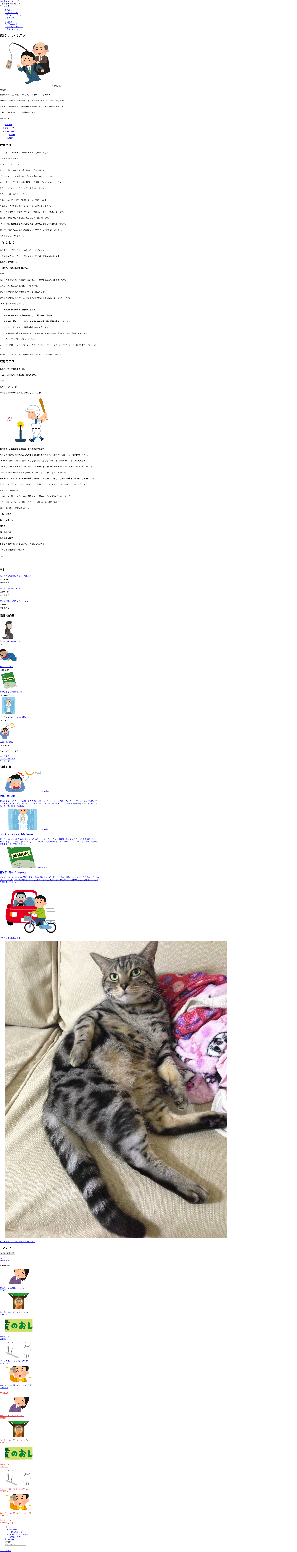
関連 (11, 138)
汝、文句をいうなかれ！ (10, 588)
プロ (2, 759)
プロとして (9, 128)
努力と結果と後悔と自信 (10, 641)
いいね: (12, 135)
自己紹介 (13, 1530)
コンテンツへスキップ (9, 1)
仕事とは (8, 125)
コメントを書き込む (8, 1253)
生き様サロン (10, 1539)
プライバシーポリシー (18, 1534)
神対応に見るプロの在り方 (11, 692)
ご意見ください (15, 1537)
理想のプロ (9, 131)
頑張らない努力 (6, 667)
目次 (2, 118)
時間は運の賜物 (6, 742)
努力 (13, 759)
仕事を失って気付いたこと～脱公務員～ (16, 576)
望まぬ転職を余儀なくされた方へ (14, 601)
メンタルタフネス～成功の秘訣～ (14, 717)
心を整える (4, 756)
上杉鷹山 (7, 759)
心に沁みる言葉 (15, 1532)
